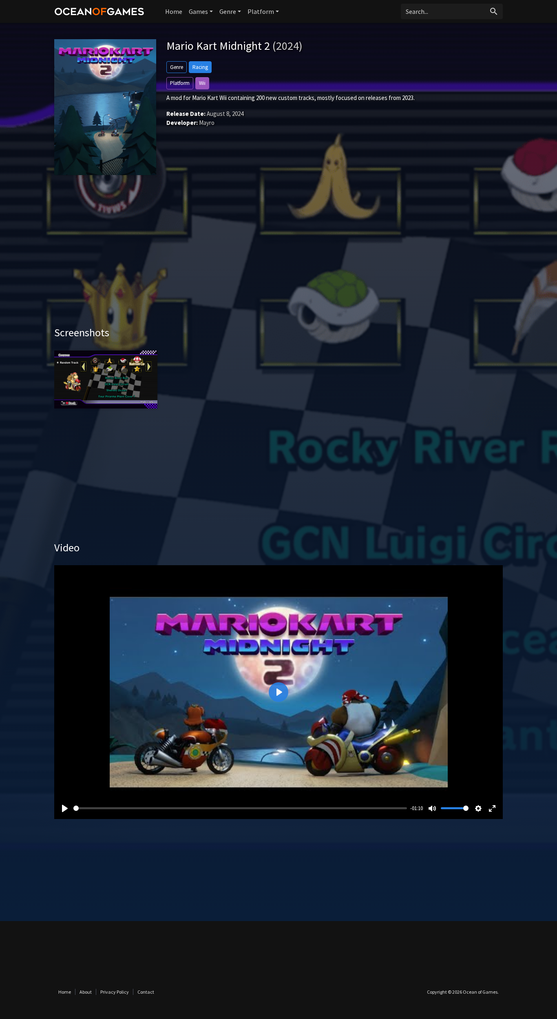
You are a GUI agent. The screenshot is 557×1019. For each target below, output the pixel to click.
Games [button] (198, 11)
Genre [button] (227, 11)
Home (173, 11)
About (86, 992)
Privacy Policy (114, 992)
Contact (145, 992)
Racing (200, 67)
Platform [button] (261, 11)
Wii (202, 83)
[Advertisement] (278, 257)
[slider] (240, 808)
